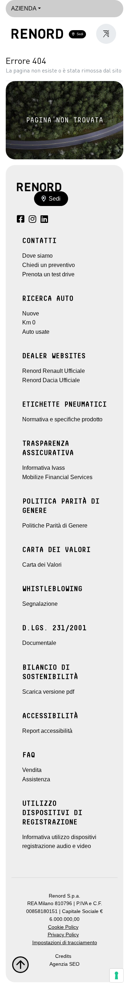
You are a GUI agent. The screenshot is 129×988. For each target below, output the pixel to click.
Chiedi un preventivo (48, 265)
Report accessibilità (47, 731)
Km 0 (28, 322)
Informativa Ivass (43, 468)
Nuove (30, 313)
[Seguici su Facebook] (20, 220)
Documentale (39, 643)
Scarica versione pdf (48, 692)
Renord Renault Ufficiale (53, 371)
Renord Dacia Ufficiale (51, 380)
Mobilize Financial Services (57, 477)
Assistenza (36, 779)
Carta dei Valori (42, 565)
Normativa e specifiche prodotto (62, 419)
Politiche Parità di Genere (54, 526)
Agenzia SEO (64, 964)
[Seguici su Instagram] (32, 220)
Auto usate (35, 332)
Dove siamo (37, 256)
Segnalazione (40, 604)
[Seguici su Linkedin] (44, 220)
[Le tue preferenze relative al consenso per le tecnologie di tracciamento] (116, 975)
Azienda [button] (24, 8)
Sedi (79, 34)
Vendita (32, 770)
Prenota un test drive (48, 274)
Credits (63, 956)
